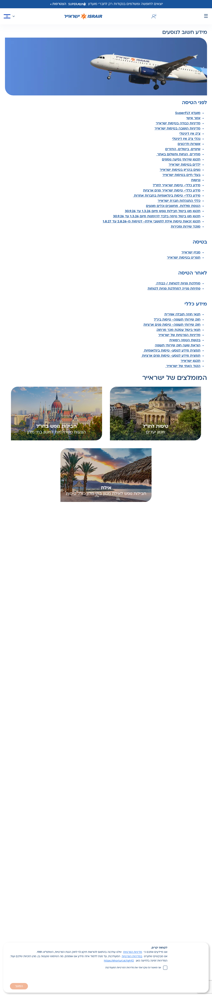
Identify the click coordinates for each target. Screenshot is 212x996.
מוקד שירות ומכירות (185, 226)
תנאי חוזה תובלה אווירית (182, 314)
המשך (19, 986)
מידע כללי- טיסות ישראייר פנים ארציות (171, 190)
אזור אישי (193, 118)
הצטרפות (59, 4)
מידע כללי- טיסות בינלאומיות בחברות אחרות (166, 195)
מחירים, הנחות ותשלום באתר (178, 154)
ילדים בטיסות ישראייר (184, 164)
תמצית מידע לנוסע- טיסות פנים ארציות (170, 356)
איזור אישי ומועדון (153, 16)
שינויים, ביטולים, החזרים (182, 149)
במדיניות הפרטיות (132, 956)
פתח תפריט (206, 16)
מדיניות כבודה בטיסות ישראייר (178, 123)
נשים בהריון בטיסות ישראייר (180, 170)
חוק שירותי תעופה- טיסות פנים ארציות (171, 325)
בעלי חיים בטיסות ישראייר (181, 175)
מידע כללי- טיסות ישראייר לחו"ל (176, 185)
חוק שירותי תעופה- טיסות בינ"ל (177, 319)
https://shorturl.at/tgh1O (119, 961)
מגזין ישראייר (190, 252)
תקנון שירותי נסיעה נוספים (181, 159)
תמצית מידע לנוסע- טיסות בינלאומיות (171, 350)
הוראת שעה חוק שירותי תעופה (177, 345)
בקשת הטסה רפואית (184, 340)
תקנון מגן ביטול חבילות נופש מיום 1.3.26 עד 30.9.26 (162, 211)
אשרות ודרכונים (189, 144)
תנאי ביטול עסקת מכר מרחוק (178, 330)
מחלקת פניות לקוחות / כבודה (177, 283)
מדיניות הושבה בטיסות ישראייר (177, 128)
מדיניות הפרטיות (132, 952)
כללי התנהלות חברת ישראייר (179, 201)
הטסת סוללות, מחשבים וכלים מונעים (173, 206)
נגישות (195, 180)
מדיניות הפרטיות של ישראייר (179, 335)
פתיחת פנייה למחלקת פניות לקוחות (174, 288)
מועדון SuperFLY (187, 113)
